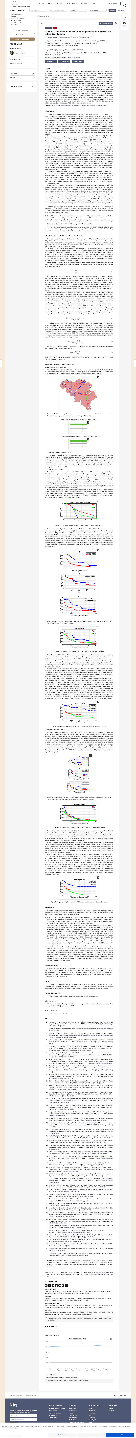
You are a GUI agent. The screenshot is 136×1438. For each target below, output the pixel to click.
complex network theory (73, 105)
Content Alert (122, 1395)
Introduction (14, 4)
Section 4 (92, 231)
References (14, 24)
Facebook (111, 1411)
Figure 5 (49, 678)
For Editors (72, 1413)
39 (83, 300)
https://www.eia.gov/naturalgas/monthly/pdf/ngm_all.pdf (89, 1028)
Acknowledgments (16, 20)
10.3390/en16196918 (43, 16)
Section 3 (88, 229)
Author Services (72, 3)
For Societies (72, 1420)
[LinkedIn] (53, 1286)
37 (57, 296)
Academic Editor (15, 48)
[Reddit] (63, 1286)
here (53, 1320)
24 (77, 173)
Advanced (121, 10)
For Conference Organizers (76, 1422)
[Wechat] (59, 1286)
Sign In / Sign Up (112, 3)
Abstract (13, 2)
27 (83, 173)
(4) (112, 352)
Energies (12, 1395)
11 (78, 148)
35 (109, 191)
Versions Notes (77, 61)
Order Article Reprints (106, 23)
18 (81, 153)
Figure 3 (95, 531)
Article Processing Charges (57, 1408)
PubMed (76, 1191)
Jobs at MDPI (53, 1417)
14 (45, 150)
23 (64, 165)
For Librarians (73, 1415)
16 (106, 150)
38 (58, 296)
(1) (112, 271)
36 (59, 266)
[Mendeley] (66, 1286)
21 (91, 157)
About (93, 3)
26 (81, 173)
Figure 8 (49, 854)
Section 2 (78, 227)
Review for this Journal (22, 35)
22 (103, 161)
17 (108, 150)
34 (98, 189)
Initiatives (84, 3)
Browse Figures (64, 61)
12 (107, 148)
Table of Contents (16, 86)
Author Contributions (16, 14)
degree (84, 105)
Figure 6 (47, 752)
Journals (41, 3)
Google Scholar (101, 1041)
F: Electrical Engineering (73, 57)
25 (79, 173)
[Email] (46, 1286)
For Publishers (73, 1417)
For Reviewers (73, 1411)
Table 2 (79, 371)
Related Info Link (15, 59)
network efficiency (101, 105)
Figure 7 (55, 752)
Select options (15, 1416)
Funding (13, 16)
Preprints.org (92, 1413)
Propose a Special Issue (22, 39)
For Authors (72, 1408)
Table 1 (102, 370)
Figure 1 (96, 370)
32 (82, 181)
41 (57, 331)
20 (92, 155)
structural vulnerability (59, 105)
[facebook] (56, 1286)
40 (55, 327)
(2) (112, 318)
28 (84, 173)
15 (47, 150)
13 (109, 148)
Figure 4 (104, 531)
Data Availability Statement (18, 18)
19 (88, 153)
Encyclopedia (92, 1420)
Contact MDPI (53, 1415)
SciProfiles (92, 1417)
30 (110, 177)
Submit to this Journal (22, 30)
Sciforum (91, 1408)
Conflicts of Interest (16, 22)
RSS (115, 1395)
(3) (112, 341)
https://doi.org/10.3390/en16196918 (72, 50)
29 (108, 177)
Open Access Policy (55, 1413)
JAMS (90, 1422)
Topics (50, 3)
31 (81, 181)
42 (102, 331)
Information (59, 3)
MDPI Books (92, 1411)
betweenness (91, 105)
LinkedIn (111, 1408)
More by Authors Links (17, 63)
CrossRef (57, 1026)
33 (84, 181)
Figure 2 (89, 491)
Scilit (63, 1026)
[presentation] (75, 271)
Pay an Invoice (53, 1411)
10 (76, 148)
